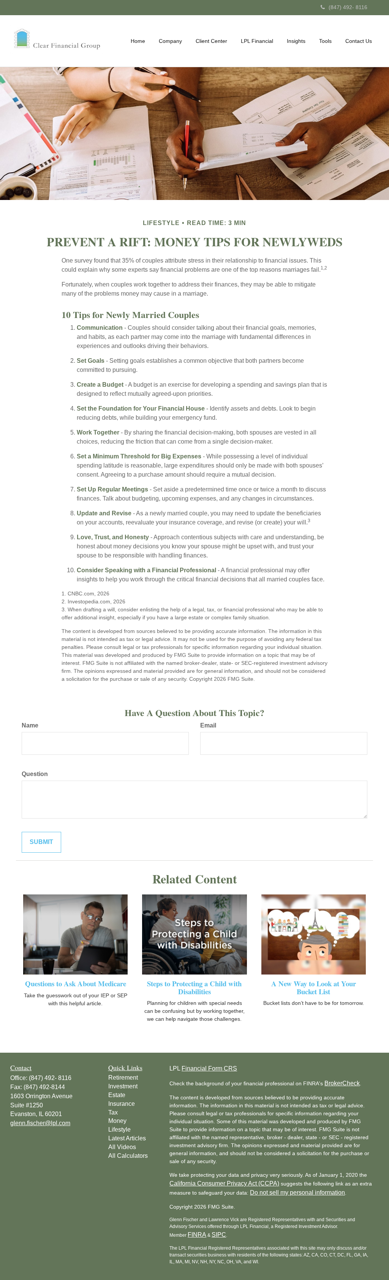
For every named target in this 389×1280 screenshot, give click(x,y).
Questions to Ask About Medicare (75, 983)
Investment (123, 1086)
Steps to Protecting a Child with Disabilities (194, 987)
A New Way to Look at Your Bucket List (313, 987)
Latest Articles (127, 1138)
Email (208, 725)
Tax (113, 1112)
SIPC (219, 1234)
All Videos (122, 1147)
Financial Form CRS (209, 1068)
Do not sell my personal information (297, 1192)
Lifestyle (119, 1129)
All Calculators (128, 1155)
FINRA (197, 1234)
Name (30, 725)
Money (117, 1121)
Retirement (123, 1077)
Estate (116, 1095)
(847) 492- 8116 (348, 7)
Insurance (121, 1104)
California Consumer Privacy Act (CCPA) (224, 1183)
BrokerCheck (342, 1083)
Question (35, 774)
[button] (170, 41)
